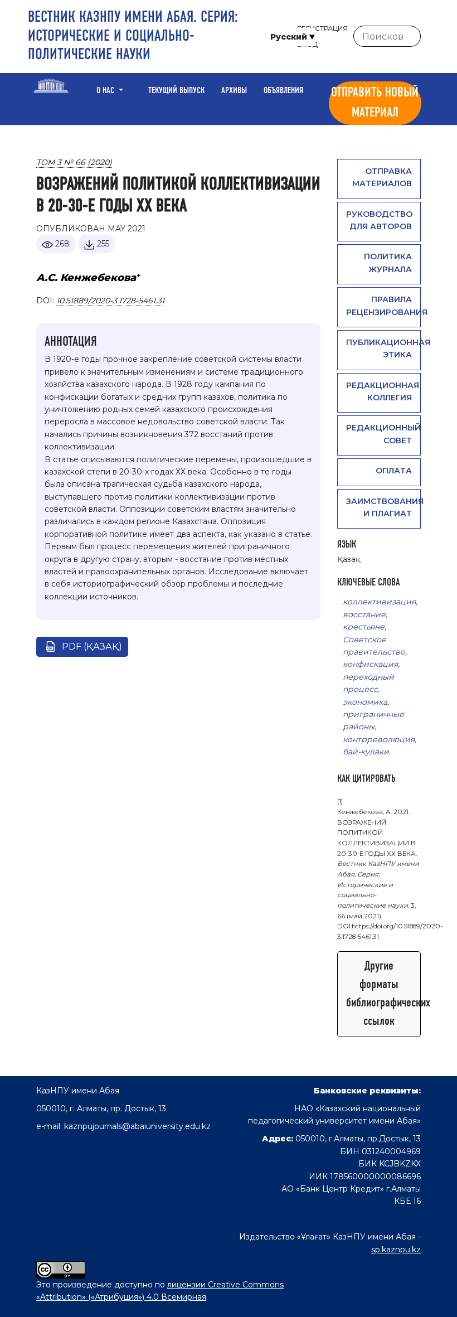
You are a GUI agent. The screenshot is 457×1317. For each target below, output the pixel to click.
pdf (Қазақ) (92, 646)
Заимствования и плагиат (383, 507)
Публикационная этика (383, 348)
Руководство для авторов (379, 220)
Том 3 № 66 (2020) (74, 162)
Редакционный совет (383, 434)
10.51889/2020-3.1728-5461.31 (110, 301)
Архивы (234, 90)
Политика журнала (388, 262)
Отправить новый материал (375, 103)
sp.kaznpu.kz (396, 1250)
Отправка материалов (382, 177)
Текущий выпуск (176, 90)
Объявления (283, 90)
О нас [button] (106, 90)
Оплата (394, 471)
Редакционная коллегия (382, 391)
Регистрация (322, 28)
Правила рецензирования (383, 305)
